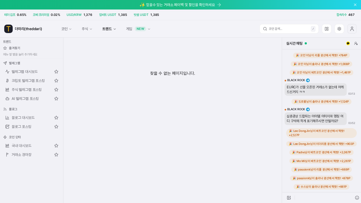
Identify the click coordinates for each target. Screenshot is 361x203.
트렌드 (107, 28)
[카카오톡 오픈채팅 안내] (348, 43)
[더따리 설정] (339, 29)
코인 (64, 28)
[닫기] (355, 4)
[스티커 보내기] (357, 197)
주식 (85, 28)
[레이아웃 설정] (326, 29)
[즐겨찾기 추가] (56, 71)
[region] (321, 120)
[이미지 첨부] (289, 197)
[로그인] (352, 29)
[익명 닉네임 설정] (356, 43)
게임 (135, 28)
